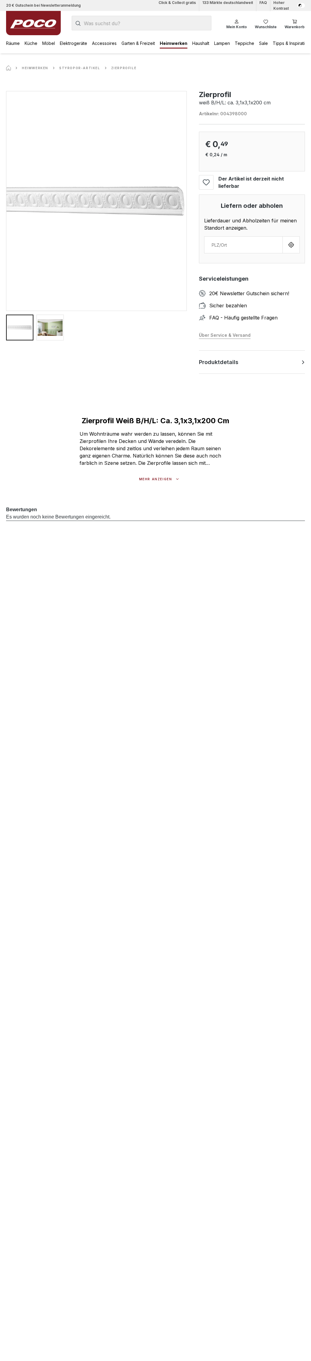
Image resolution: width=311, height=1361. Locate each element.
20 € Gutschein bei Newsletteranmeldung (43, 5)
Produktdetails (218, 362)
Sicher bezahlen (228, 305)
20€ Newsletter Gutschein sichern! (249, 293)
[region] (96, 215)
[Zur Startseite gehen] (33, 23)
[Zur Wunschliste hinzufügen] (206, 182)
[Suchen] (78, 23)
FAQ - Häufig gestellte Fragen (243, 318)
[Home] (8, 68)
